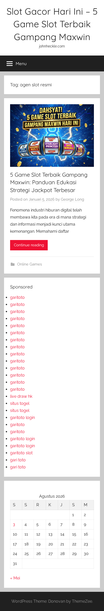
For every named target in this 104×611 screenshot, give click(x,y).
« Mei (15, 578)
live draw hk (21, 396)
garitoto (17, 297)
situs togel (19, 403)
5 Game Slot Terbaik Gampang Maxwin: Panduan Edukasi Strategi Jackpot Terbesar (49, 182)
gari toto (18, 460)
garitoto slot (21, 452)
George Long (72, 199)
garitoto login (22, 417)
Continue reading (29, 245)
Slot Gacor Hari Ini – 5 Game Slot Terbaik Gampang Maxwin (52, 24)
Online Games (29, 264)
